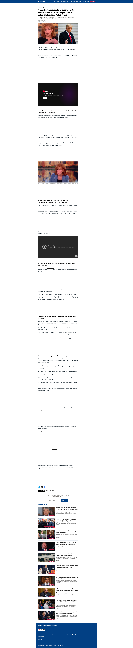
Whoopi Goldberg (50, 267)
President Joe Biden (57, 55)
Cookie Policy (40, 639)
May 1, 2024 (48, 410)
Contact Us (53, 634)
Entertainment (63, 1)
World (68, 1)
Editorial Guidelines (41, 636)
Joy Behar (60, 47)
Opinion (84, 1)
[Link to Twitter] (70, 634)
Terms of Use (40, 641)
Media (88, 1)
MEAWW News (40, 625)
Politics (57, 1)
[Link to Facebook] (67, 634)
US (54, 1)
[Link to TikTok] (73, 634)
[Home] (42, 1)
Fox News (40, 324)
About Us (39, 634)
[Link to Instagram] (68, 634)
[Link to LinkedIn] (75, 634)
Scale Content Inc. (49, 625)
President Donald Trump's (62, 49)
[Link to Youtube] (72, 634)
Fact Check (73, 1)
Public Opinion (78, 1)
